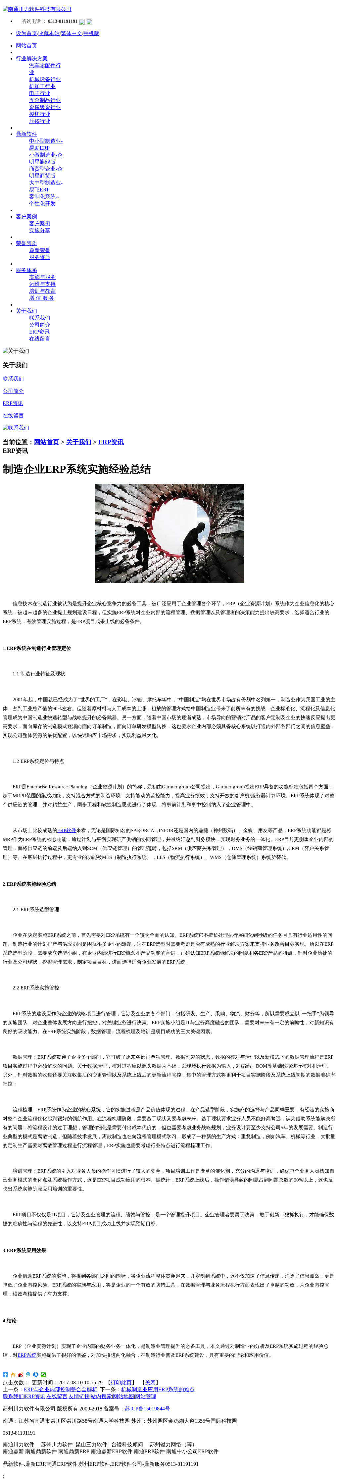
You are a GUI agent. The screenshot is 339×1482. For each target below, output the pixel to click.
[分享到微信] (43, 1374)
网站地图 (123, 1396)
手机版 (91, 33)
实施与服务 (42, 277)
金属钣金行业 (45, 107)
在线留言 (39, 339)
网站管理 (145, 1396)
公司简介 (39, 325)
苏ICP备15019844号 (147, 1408)
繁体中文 (71, 33)
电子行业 (39, 93)
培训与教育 (42, 291)
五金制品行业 (45, 100)
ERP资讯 (39, 332)
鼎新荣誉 (39, 250)
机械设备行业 (45, 79)
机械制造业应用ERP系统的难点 (158, 1389)
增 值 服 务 (41, 298)
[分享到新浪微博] (21, 1374)
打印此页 (121, 1382)
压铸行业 (39, 121)
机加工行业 (42, 86)
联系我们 (39, 318)
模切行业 (39, 114)
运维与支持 (42, 284)
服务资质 (39, 257)
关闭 (150, 1382)
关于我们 (78, 442)
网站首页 (46, 442)
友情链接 (79, 1396)
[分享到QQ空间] (13, 1374)
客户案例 (39, 223)
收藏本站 (49, 33)
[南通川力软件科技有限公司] (37, 9)
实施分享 (39, 230)
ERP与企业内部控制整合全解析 (60, 1389)
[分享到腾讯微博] (28, 1374)
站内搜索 (101, 1396)
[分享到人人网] (36, 1374)
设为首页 (26, 33)
